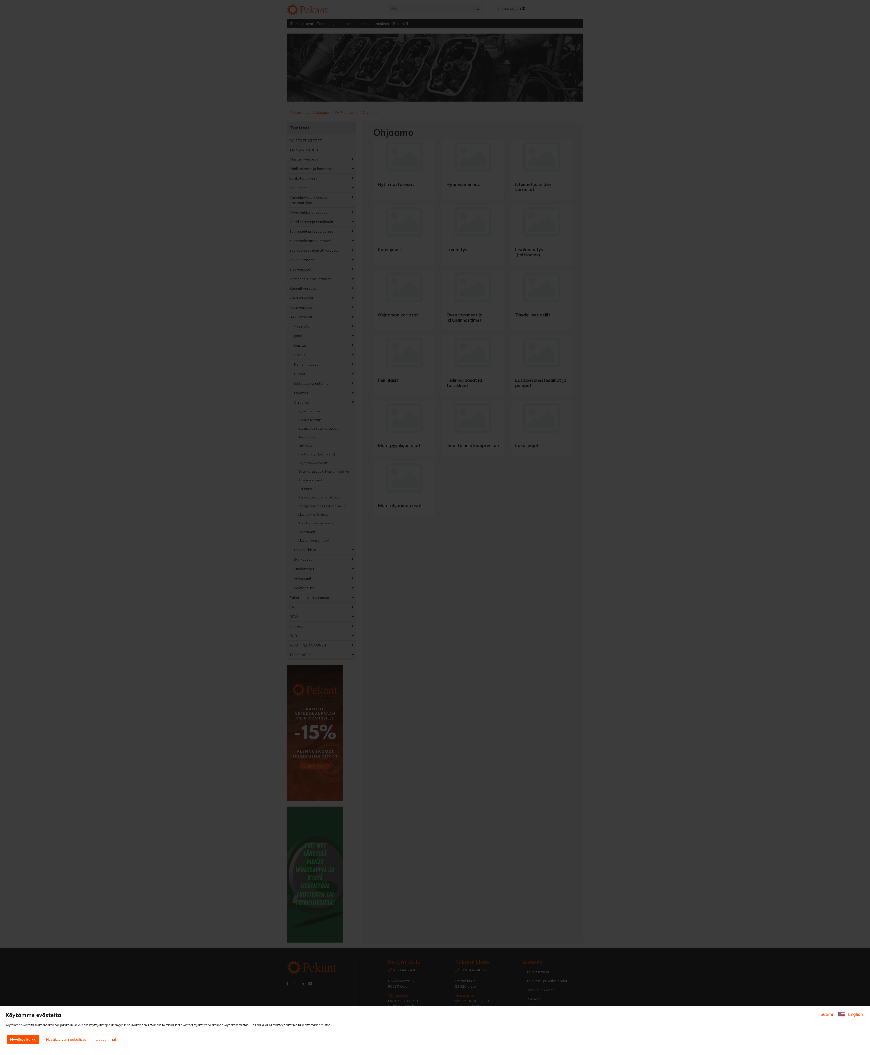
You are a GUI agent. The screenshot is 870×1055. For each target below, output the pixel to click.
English (855, 1014)
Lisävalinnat (106, 1039)
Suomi (827, 1014)
